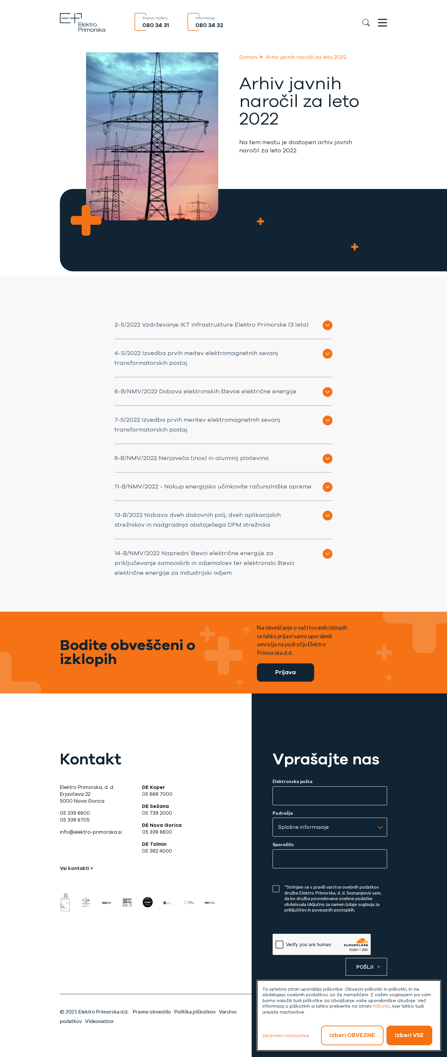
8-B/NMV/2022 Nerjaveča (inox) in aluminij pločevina (192, 458)
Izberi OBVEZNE (352, 1035)
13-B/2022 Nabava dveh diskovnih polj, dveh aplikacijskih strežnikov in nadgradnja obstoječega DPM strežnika (198, 520)
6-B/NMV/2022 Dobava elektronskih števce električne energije (205, 391)
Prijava (285, 672)
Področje (283, 813)
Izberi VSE (409, 1035)
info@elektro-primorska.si (91, 832)
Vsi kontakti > (76, 868)
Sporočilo (283, 844)
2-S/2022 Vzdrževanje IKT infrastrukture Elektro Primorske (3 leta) (212, 325)
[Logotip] (83, 22)
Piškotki (381, 1006)
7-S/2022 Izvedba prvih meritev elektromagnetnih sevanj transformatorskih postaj (197, 425)
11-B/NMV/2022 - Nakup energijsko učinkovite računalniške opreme (213, 486)
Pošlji (365, 967)
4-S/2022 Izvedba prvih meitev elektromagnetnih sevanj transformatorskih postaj (196, 358)
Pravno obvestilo (152, 1011)
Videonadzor (99, 1021)
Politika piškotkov (195, 1011)
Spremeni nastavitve (285, 1035)
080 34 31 (155, 25)
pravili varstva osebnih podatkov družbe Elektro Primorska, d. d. (331, 889)
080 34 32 (209, 25)
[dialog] (348, 1015)
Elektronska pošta (293, 781)
